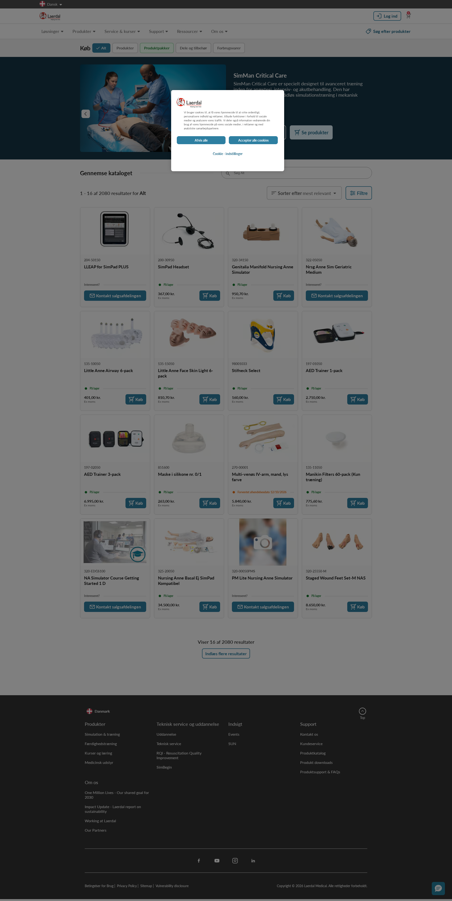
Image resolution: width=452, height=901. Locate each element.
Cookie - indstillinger (227, 153)
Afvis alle (201, 140)
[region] (227, 130)
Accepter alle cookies (253, 140)
